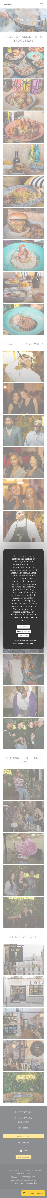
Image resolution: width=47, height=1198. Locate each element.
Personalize (23, 636)
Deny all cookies (23, 631)
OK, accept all (23, 627)
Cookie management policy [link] (23, 643)
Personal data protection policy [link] (24, 640)
